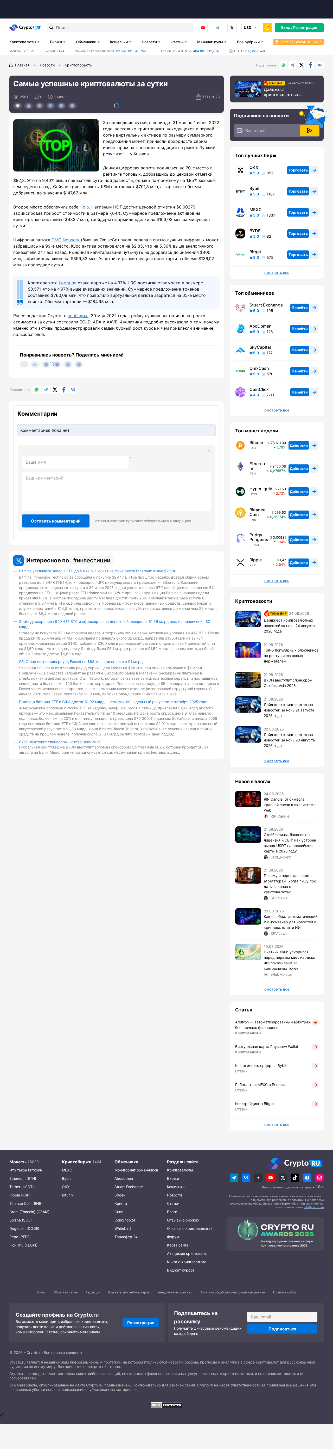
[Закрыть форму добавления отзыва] (209, 451)
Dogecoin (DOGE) (24, 1228)
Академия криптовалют (188, 1253)
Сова (118, 1211)
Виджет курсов (181, 1270)
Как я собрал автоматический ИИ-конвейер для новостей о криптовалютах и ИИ (290, 922)
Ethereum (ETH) (22, 1178)
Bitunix (67, 1195)
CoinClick (259, 389)
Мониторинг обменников (136, 1170)
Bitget (255, 251)
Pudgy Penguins (258, 537)
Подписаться (282, 1328)
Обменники (86, 42)
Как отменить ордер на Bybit (260, 1065)
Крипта (120, 1203)
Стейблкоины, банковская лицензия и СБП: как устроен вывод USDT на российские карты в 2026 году (290, 842)
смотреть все (276, 273)
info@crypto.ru (314, 1207)
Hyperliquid (260, 488)
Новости (149, 42)
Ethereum (257, 466)
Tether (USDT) (21, 1186)
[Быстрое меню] (267, 27)
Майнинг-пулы (210, 42)
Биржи (56, 42)
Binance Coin (257, 512)
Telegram (217, 27)
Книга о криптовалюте (186, 1262)
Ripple (255, 559)
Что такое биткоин (25, 1170)
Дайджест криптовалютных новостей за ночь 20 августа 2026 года (289, 740)
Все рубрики (248, 42)
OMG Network (66, 239)
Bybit (254, 188)
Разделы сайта (182, 1161)
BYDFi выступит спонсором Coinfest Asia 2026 (60, 742)
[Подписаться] (309, 130)
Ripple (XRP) (20, 1195)
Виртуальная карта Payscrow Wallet (266, 1046)
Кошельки (119, 42)
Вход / (286, 27)
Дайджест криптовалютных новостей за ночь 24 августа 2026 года (285, 92)
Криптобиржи (77, 1161)
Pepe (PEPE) (20, 1237)
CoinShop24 (124, 1220)
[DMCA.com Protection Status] (166, 1405)
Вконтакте (320, 65)
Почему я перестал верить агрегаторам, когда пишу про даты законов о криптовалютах (290, 883)
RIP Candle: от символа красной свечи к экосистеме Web (290, 804)
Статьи (177, 42)
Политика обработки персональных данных (232, 1292)
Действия (299, 445)
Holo (84, 207)
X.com (301, 65)
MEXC (255, 209)
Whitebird (122, 1228)
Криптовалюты (22, 42)
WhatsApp (283, 65)
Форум (173, 1237)
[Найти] (51, 28)
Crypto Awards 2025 (301, 42)
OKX (253, 167)
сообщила (78, 315)
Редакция (93, 1292)
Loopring (67, 282)
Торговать (298, 170)
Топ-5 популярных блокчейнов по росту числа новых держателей (291, 655)
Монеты (18, 1161)
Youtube (203, 27)
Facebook (311, 65)
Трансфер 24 (126, 1237)
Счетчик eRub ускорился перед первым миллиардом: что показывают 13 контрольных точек (289, 960)
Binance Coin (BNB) (26, 1203)
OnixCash (259, 368)
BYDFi (255, 230)
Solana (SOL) (20, 1220)
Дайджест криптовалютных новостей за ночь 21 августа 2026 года (289, 710)
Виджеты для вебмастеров (129, 1292)
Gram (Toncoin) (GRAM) (29, 1211)
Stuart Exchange (266, 305)
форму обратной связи (297, 1203)
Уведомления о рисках (174, 1292)
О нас (41, 1292)
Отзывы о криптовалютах (190, 1228)
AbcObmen (260, 326)
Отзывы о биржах (183, 1220)
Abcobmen (123, 1178)
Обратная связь (66, 1292)
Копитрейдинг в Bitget (254, 1103)
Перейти (300, 307)
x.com (232, 27)
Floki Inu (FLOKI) (23, 1245)
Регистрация (305, 27)
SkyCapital (260, 347)
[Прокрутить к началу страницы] (321, 1416)
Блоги (172, 1211)
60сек (119, 1195)
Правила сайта (284, 1292)
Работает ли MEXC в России (260, 1084)
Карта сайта (177, 1245)
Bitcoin (256, 442)
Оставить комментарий (56, 521)
